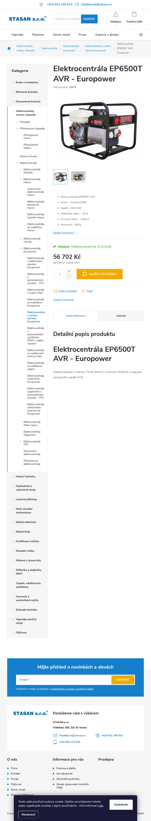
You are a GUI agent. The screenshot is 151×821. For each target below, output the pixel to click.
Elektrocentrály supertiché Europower (35, 379)
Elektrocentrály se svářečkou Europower (35, 302)
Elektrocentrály (28, 163)
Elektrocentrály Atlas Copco (32, 423)
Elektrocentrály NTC (32, 443)
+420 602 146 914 (112, 735)
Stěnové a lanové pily (28, 560)
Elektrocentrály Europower (32, 250)
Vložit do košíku (102, 274)
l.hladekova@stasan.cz (72, 735)
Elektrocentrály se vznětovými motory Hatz (35, 353)
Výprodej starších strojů (26, 621)
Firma (14, 768)
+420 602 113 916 (69, 742)
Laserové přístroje (26, 499)
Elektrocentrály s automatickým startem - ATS (35, 278)
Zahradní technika (26, 610)
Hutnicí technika (25, 476)
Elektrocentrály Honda (32, 240)
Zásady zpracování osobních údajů (72, 786)
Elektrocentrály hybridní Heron (35, 216)
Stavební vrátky (25, 551)
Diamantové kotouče (28, 101)
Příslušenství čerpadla (32, 128)
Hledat (89, 19)
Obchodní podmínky (68, 779)
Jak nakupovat (64, 773)
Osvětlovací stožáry (27, 541)
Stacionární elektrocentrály (32, 452)
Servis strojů (18, 789)
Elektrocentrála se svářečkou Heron (35, 227)
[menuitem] (17, 34)
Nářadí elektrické (26, 522)
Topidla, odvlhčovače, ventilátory (28, 585)
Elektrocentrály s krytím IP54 (35, 291)
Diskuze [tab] (121, 315)
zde (101, 806)
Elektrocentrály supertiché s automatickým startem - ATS (35, 393)
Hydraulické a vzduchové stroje (26, 487)
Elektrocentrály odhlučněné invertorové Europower (35, 409)
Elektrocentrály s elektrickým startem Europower (35, 262)
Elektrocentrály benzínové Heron (35, 205)
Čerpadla (25, 122)
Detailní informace (63, 233)
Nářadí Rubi (23, 531)
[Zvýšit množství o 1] (69, 271)
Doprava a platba (66, 768)
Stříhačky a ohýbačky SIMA (28, 571)
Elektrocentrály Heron (32, 180)
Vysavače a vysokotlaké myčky (27, 598)
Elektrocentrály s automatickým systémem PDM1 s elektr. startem (35, 335)
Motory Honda (28, 156)
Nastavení (28, 815)
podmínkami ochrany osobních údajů (72, 689)
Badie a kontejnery (27, 82)
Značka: (63, 299)
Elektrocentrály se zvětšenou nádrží (35, 366)
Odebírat (122, 679)
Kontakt (15, 773)
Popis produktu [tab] (76, 315)
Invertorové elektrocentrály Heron (35, 192)
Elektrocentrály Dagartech (32, 433)
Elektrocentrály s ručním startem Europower (36, 317)
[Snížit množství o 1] (69, 276)
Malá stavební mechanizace (24, 510)
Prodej (14, 779)
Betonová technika (27, 92)
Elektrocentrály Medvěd (32, 171)
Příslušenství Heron (31, 136)
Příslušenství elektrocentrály (32, 462)
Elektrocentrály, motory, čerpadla (26, 113)
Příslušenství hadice (31, 146)
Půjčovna (21, 632)
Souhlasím (121, 805)
